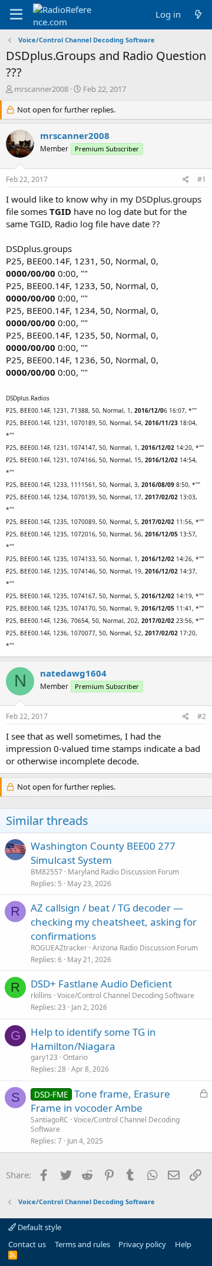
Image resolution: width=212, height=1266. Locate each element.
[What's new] (198, 14)
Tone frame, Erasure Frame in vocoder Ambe (100, 1101)
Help (183, 1244)
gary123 (44, 1057)
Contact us (27, 1244)
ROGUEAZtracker (59, 948)
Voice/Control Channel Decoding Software (125, 995)
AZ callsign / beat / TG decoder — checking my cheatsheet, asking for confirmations (114, 922)
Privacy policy (142, 1244)
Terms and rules (82, 1244)
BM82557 (46, 872)
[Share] (185, 180)
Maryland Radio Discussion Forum (123, 872)
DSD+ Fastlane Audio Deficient (101, 983)
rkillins (41, 995)
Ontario (75, 1057)
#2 (201, 716)
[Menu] (16, 14)
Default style (38, 1227)
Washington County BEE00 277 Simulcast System (103, 853)
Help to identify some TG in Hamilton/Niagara (93, 1039)
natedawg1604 (73, 673)
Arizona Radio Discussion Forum (145, 948)
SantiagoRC (49, 1120)
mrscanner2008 (41, 89)
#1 (201, 179)
